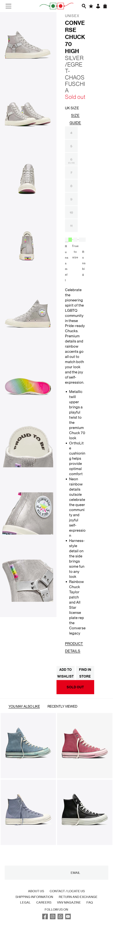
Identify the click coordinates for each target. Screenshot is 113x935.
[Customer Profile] (98, 6)
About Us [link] (36, 891)
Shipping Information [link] (34, 897)
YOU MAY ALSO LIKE (24, 706)
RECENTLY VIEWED (62, 706)
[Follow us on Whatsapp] (60, 918)
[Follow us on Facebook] (45, 918)
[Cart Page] (105, 6)
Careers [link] (43, 902)
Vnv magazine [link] (69, 902)
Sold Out (75, 687)
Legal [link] (25, 902)
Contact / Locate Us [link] (67, 891)
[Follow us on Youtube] (68, 918)
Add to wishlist (65, 673)
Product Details (74, 647)
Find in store (85, 673)
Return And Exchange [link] (78, 897)
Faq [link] (90, 902)
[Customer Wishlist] (91, 6)
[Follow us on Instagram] (52, 918)
